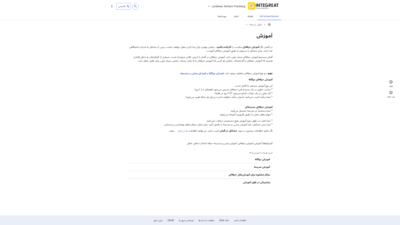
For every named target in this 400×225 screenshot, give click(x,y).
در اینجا (181, 130)
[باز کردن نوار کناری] (112, 6)
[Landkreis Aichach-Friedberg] (269, 24)
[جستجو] (135, 6)
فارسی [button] (121, 6)
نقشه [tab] (250, 16)
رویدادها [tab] (222, 16)
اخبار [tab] (236, 16)
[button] (391, 84)
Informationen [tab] (269, 16)
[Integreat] (263, 6)
